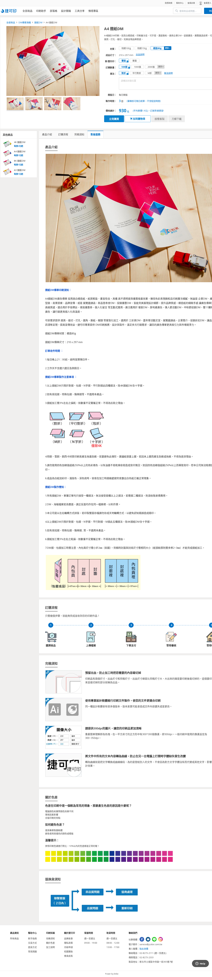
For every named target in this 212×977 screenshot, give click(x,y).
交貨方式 (32, 942)
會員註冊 (191, 3)
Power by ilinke (111, 973)
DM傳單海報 (24, 22)
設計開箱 (66, 11)
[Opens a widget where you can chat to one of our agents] (200, 964)
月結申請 (68, 947)
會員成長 (68, 955)
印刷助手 (41, 11)
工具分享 (80, 11)
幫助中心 (180, 3)
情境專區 (93, 11)
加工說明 (50, 947)
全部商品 (27, 11)
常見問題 (32, 951)
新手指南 (32, 938)
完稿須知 (50, 938)
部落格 (53, 11)
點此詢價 (144, 948)
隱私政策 (68, 942)
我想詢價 (168, 3)
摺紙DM (38, 22)
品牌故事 (68, 938)
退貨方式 (32, 947)
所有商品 (14, 938)
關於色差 (50, 942)
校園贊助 (68, 951)
